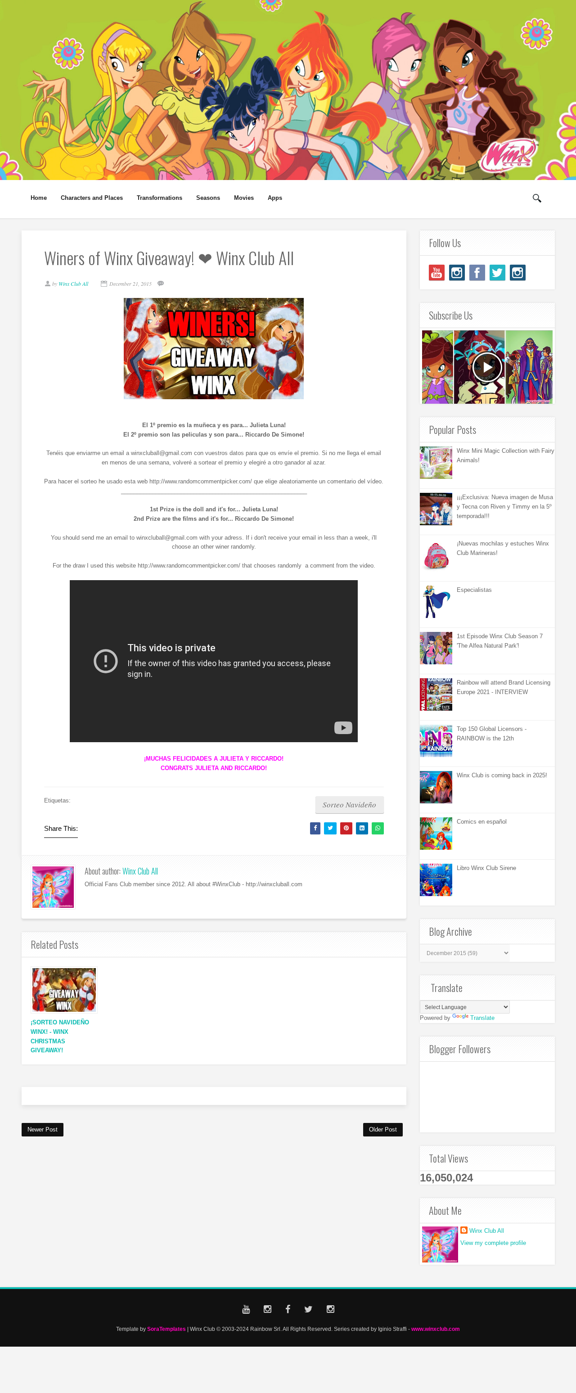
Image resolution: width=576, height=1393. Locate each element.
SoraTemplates (166, 1329)
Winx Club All (140, 871)
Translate (482, 1017)
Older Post (383, 1129)
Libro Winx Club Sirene (486, 868)
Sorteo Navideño (349, 804)
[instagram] (457, 272)
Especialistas (474, 589)
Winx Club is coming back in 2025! (502, 775)
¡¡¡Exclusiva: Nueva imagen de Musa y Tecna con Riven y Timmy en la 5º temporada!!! (505, 506)
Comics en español (482, 821)
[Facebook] (477, 272)
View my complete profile (493, 1243)
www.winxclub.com (435, 1329)
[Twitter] (497, 272)
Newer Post (42, 1129)
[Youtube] (437, 272)
